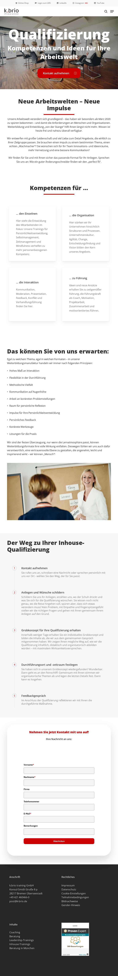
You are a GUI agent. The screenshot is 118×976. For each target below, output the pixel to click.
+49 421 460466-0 (19, 897)
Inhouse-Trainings (19, 944)
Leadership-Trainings (21, 940)
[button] (112, 11)
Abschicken (59, 841)
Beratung (14, 936)
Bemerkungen (31, 825)
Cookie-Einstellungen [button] (73, 893)
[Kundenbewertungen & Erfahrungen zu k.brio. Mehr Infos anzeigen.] (75, 957)
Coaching (14, 932)
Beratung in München (21, 948)
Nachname (29, 777)
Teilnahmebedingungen (75, 897)
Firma (27, 789)
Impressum (68, 885)
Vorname (29, 764)
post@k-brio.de (18, 901)
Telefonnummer (31, 801)
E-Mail (27, 813)
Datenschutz (68, 889)
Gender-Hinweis (70, 905)
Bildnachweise (69, 901)
